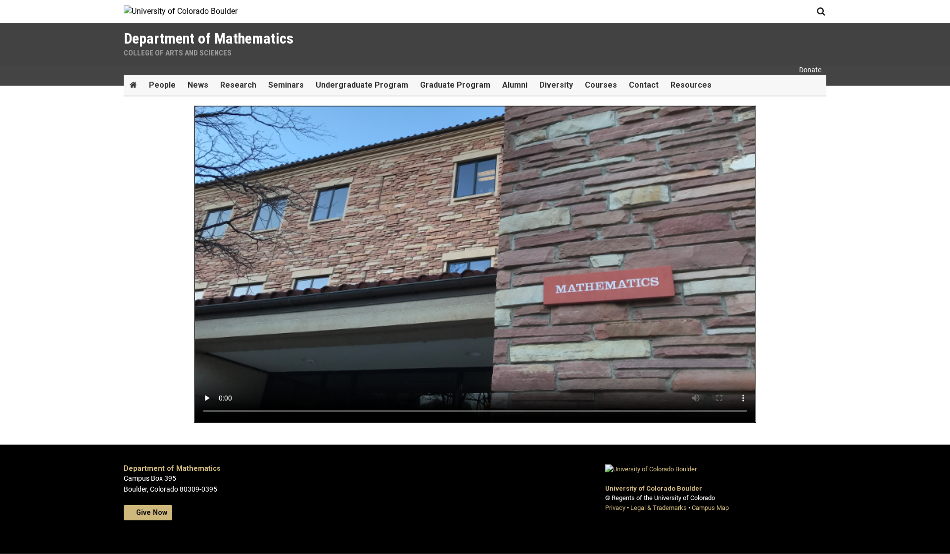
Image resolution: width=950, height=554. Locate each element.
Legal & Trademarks (658, 507)
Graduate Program (455, 85)
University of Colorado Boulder (653, 488)
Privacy (615, 507)
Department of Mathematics (172, 468)
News (198, 85)
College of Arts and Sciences (178, 53)
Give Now (150, 512)
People (162, 85)
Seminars (286, 85)
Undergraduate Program (362, 85)
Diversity (556, 85)
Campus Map (710, 507)
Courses (601, 85)
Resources (691, 85)
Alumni (514, 85)
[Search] (820, 11)
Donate (810, 70)
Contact (644, 85)
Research (238, 85)
